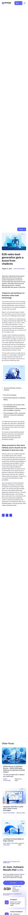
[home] (6, 3)
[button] (24, 3)
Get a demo (17, 3)
